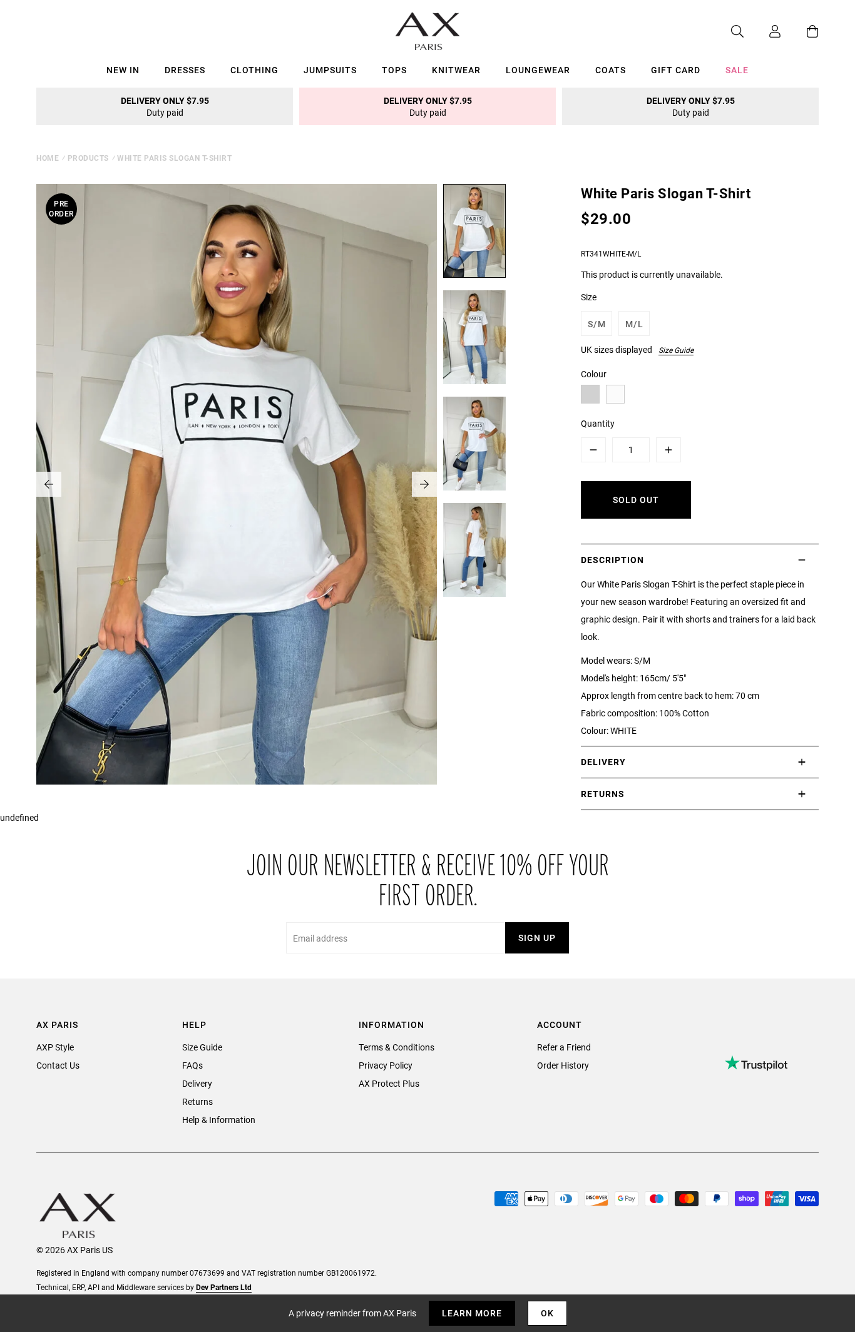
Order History (563, 1065)
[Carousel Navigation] (236, 484)
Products (88, 158)
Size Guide (676, 350)
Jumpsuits (330, 70)
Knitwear (456, 70)
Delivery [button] (603, 762)
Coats (610, 70)
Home (47, 158)
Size (588, 297)
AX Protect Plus (389, 1083)
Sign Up (537, 937)
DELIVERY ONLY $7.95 (165, 106)
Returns (197, 1101)
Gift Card (675, 70)
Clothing (254, 70)
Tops (394, 70)
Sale (737, 70)
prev (48, 484)
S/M (597, 324)
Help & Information (218, 1120)
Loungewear (538, 70)
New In (123, 70)
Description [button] (612, 560)
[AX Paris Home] (428, 31)
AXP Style (55, 1047)
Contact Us (57, 1065)
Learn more (472, 1313)
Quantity (598, 423)
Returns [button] (603, 794)
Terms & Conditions (396, 1047)
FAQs (192, 1065)
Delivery (197, 1083)
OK (547, 1313)
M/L (634, 324)
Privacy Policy (385, 1065)
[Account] (762, 31)
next (424, 484)
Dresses (185, 70)
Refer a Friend (564, 1047)
